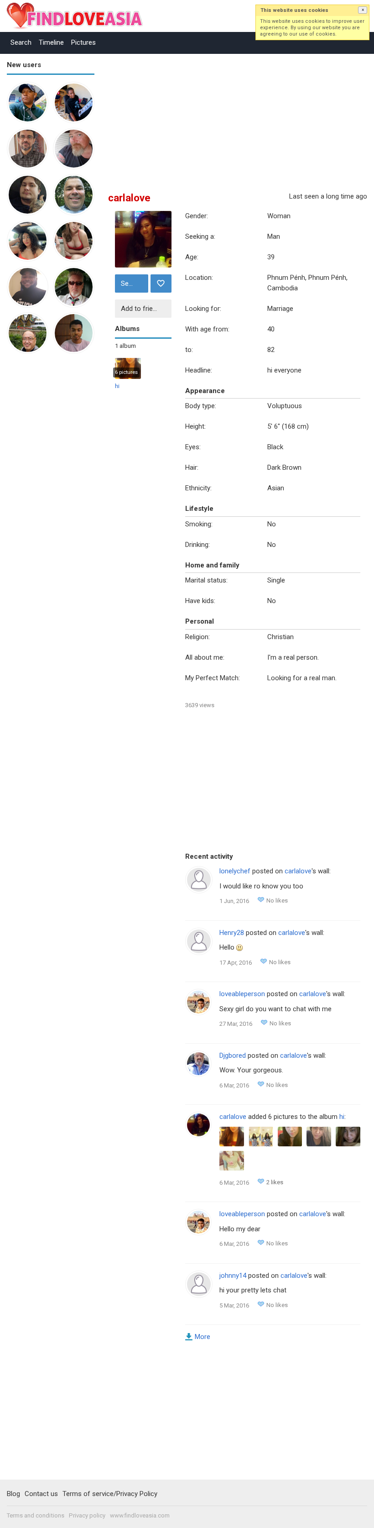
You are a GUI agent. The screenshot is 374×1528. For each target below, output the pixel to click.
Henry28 (231, 933)
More (202, 1337)
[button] (362, 10)
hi (117, 386)
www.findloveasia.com (140, 1515)
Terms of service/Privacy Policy (109, 1494)
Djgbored (232, 1055)
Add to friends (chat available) (145, 309)
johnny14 (232, 1275)
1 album (125, 345)
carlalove (298, 871)
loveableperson (242, 994)
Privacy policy (87, 1515)
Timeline (51, 42)
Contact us (41, 1494)
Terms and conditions (35, 1515)
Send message (133, 283)
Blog (13, 1494)
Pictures (83, 42)
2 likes (274, 1182)
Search (20, 42)
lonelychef (234, 871)
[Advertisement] (43, 502)
